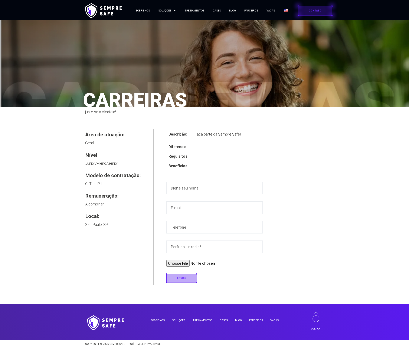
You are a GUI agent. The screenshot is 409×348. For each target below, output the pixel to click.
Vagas (270, 10)
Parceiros (251, 10)
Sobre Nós (143, 10)
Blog (232, 10)
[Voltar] (316, 316)
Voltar (315, 328)
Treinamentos (194, 10)
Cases (217, 10)
